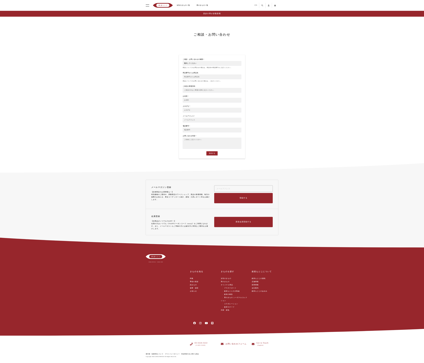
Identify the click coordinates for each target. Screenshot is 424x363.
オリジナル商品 (227, 285)
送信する (212, 153)
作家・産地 (225, 310)
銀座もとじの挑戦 (259, 278)
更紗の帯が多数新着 (212, 14)
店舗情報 (255, 282)
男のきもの (225, 282)
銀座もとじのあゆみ (259, 291)
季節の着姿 (194, 282)
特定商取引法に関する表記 (190, 354)
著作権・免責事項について (154, 354)
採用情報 (255, 285)
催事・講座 (194, 288)
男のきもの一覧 (202, 5)
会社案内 (255, 288)
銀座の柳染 (228, 294)
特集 (191, 278)
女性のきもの (226, 278)
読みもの (193, 285)
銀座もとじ (163, 5)
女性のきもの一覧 (183, 5)
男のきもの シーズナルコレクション (234, 299)
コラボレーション (231, 304)
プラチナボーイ (230, 288)
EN (256, 5)
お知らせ (193, 291)
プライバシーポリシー (172, 354)
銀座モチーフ (229, 307)
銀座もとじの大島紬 (232, 291)
